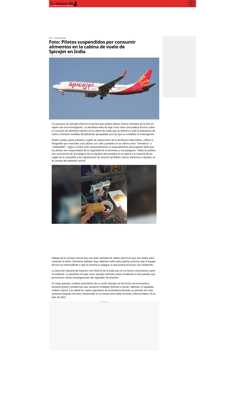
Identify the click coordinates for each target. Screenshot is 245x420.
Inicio (51, 38)
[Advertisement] (106, 21)
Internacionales (60, 38)
